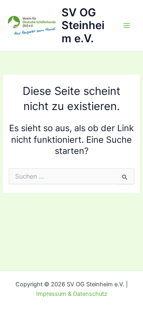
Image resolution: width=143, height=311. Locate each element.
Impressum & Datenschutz (71, 293)
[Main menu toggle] (126, 25)
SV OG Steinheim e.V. (83, 25)
